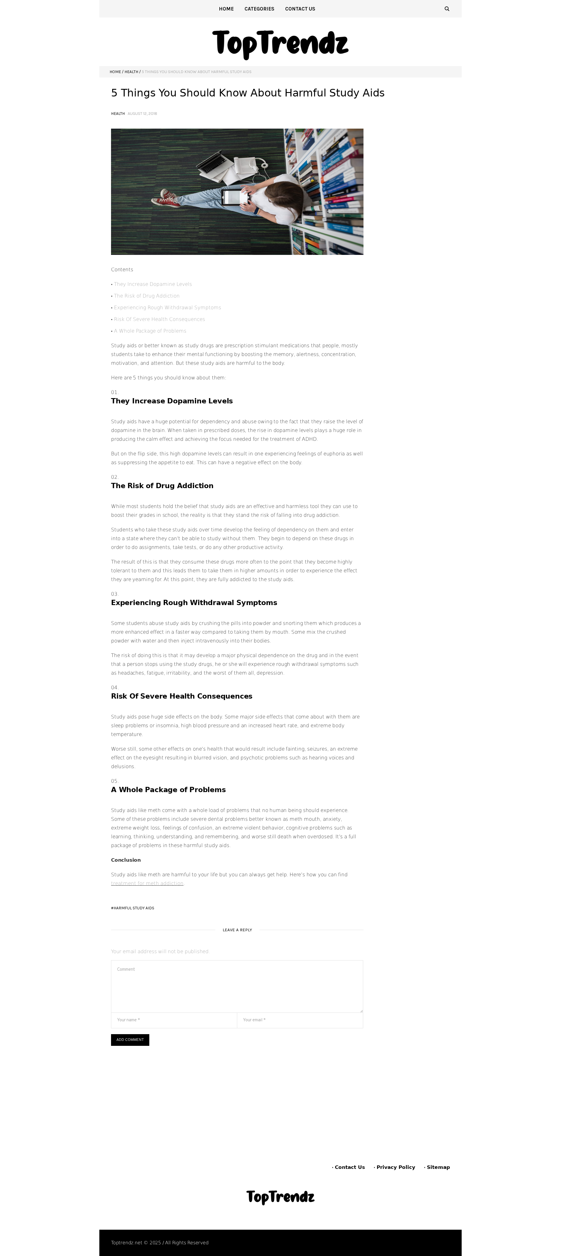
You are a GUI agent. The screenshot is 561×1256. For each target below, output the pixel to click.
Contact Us (350, 1167)
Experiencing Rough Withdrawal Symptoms (167, 307)
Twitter (442, 1243)
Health (131, 71)
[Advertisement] (237, 1090)
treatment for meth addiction (147, 883)
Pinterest (415, 1243)
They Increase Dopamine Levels (153, 284)
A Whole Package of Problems (150, 331)
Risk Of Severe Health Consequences (159, 319)
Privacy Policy (396, 1167)
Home (115, 71)
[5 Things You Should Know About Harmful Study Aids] (237, 191)
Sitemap (438, 1167)
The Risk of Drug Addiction (147, 296)
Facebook (385, 1243)
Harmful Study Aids (134, 908)
